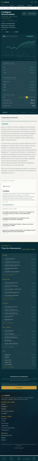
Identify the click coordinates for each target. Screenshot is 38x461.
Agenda (3, 437)
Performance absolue (7, 411)
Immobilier (4, 413)
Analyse (4, 112)
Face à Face (4, 423)
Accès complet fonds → (29, 249)
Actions (3, 404)
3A (10, 36)
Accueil (3, 8)
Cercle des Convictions (7, 428)
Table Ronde (4, 425)
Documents (23, 112)
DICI (24, 13)
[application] (18, 46)
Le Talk (3, 421)
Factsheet (32, 13)
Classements (8, 8)
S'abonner (18, 387)
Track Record (5, 430)
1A (7, 36)
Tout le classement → (9, 274)
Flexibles (3, 409)
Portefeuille (14, 112)
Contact (3, 440)
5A (12, 36)
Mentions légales (19, 448)
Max (16, 36)
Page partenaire (8, 204)
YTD (4, 36)
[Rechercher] (32, 2)
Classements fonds (6, 435)
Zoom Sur (4, 418)
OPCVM (13, 8)
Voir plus (4, 29)
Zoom (5, 2)
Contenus (32, 112)
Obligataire (4, 406)
